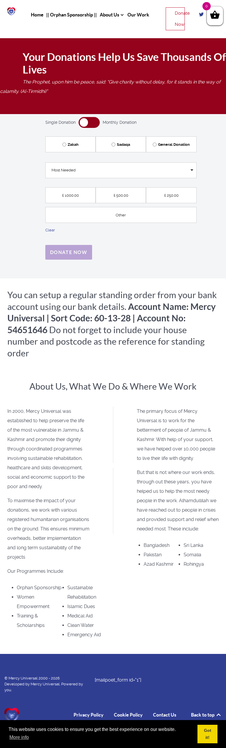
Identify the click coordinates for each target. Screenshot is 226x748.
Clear (50, 230)
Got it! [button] (207, 734)
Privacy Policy (89, 714)
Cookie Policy (128, 714)
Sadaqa (123, 144)
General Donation (174, 144)
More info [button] (19, 737)
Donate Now (180, 19)
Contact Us (164, 714)
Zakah (73, 144)
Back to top (203, 714)
